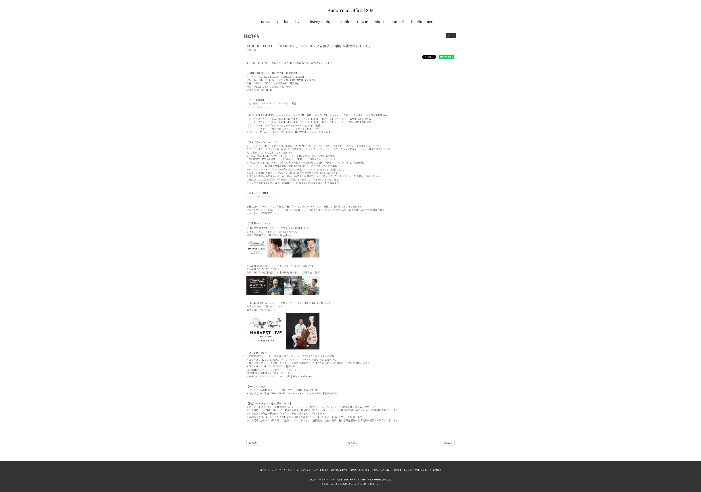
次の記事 (448, 442)
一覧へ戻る (351, 442)
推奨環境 (397, 470)
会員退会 (437, 470)
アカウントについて (289, 470)
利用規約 (324, 470)
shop (379, 21)
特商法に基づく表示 (359, 470)
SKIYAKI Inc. (373, 483)
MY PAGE (426, 470)
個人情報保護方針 (339, 470)
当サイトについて (268, 470)
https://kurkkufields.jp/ (260, 107)
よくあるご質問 (411, 470)
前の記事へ (253, 442)
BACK (451, 35)
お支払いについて (309, 470)
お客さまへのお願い (381, 470)
